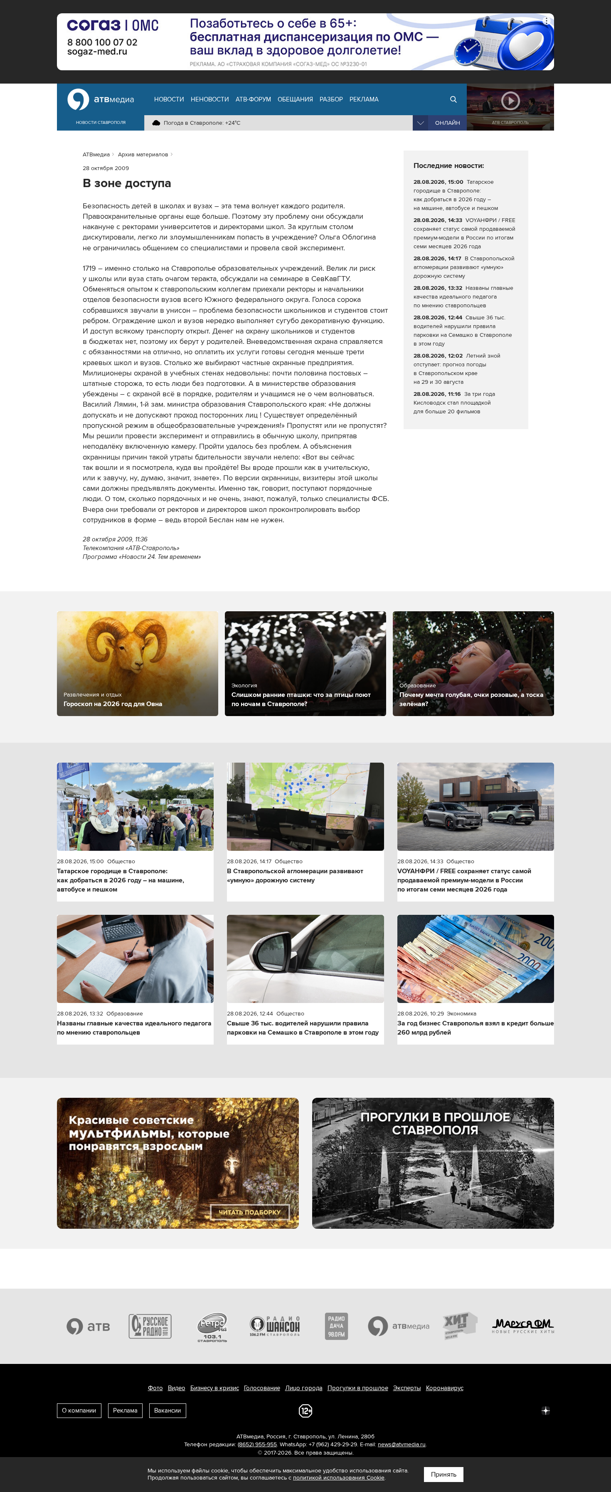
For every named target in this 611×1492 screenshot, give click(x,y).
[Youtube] (509, 1410)
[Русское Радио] (150, 1326)
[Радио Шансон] (275, 1326)
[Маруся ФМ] (523, 1326)
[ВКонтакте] (436, 1410)
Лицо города (304, 1388)
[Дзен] (545, 1410)
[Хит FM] (461, 1326)
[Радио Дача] (337, 1326)
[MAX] (491, 1410)
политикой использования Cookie (338, 1477)
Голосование (262, 1388)
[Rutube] (527, 1410)
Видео (176, 1388)
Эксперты (407, 1388)
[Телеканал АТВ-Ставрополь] (88, 1326)
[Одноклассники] (472, 1410)
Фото (155, 1388)
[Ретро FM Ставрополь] (212, 1326)
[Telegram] (454, 1410)
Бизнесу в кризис (214, 1388)
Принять (443, 1474)
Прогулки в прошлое (358, 1388)
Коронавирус (444, 1388)
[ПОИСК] (453, 99)
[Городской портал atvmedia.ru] (399, 1326)
